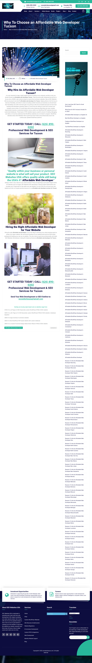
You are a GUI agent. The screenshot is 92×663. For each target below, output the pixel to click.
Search (67, 50)
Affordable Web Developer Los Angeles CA (76, 114)
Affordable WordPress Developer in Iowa (75, 296)
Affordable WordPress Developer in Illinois (76, 303)
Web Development (29, 635)
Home (25, 11)
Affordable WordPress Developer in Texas (76, 162)
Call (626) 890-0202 (82, 6)
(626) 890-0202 (50, 1)
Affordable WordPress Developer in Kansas (76, 293)
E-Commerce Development (31, 629)
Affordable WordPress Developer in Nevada (76, 234)
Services (37, 11)
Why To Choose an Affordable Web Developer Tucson (23, 29)
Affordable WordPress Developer (73, 357)
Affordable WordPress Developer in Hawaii (76, 309)
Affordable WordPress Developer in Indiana (76, 299)
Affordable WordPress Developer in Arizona (76, 345)
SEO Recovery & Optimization (32, 623)
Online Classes (46, 11)
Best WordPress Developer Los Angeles (75, 118)
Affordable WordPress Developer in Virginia (76, 150)
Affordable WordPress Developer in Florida (76, 316)
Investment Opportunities (19, 591)
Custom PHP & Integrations (32, 632)
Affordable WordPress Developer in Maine (76, 279)
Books (53, 11)
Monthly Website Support (31, 638)
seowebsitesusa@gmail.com (34, 1)
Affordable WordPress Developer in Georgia (76, 313)
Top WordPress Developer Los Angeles (75, 126)
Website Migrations (29, 626)
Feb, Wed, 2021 (11, 78)
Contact (74, 11)
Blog (69, 11)
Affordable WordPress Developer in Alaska (76, 349)
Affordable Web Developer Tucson (38, 78)
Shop (64, 11)
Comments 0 (53, 327)
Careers (58, 591)
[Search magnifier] (66, 614)
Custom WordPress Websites (32, 619)
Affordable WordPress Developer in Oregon (76, 191)
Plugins (58, 11)
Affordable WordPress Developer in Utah (75, 159)
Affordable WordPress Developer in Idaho (75, 306)
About (30, 11)
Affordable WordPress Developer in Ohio (75, 200)
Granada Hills (68, 5)
